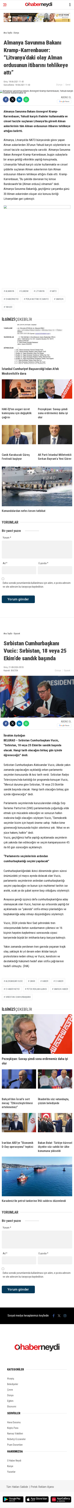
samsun (59, 299)
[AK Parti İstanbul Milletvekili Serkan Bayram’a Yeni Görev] (55, 437)
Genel (67, 84)
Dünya (59, 84)
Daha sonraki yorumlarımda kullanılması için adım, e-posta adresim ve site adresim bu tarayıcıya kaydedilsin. (37, 584)
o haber (59, 981)
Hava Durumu (14, 1422)
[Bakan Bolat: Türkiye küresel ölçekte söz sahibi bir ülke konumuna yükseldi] (55, 1125)
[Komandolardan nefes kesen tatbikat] (37, 486)
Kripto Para (12, 1428)
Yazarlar (11, 1471)
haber (45, 981)
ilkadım (24, 291)
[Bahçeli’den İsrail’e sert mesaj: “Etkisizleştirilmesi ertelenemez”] (19, 1082)
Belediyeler (12, 1384)
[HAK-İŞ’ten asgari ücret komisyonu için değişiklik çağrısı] (19, 392)
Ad (5, 563)
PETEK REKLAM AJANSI (37, 989)
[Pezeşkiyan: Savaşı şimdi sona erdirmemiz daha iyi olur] (55, 392)
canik (32, 981)
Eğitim (10, 1400)
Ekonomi (11, 1406)
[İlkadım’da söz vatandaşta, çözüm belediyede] (55, 1082)
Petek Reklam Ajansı (42, 1487)
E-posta (43, 563)
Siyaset (67, 670)
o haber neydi (13, 989)
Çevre (10, 1389)
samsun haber (61, 989)
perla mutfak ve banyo (37, 299)
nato (54, 291)
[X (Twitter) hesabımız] (59, 1316)
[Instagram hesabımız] (65, 1316)
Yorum (7, 537)
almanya (10, 291)
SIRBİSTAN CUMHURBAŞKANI (18, 997)
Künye (10, 1466)
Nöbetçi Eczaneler (16, 1439)
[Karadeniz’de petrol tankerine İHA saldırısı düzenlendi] (37, 1176)
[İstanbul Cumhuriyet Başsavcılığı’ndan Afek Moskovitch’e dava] (37, 344)
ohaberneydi (12, 299)
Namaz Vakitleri (15, 1433)
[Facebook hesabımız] (54, 1316)
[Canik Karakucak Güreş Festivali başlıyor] (19, 437)
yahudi (9, 307)
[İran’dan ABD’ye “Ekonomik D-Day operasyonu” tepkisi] (19, 1125)
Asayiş (10, 1378)
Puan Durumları (15, 1444)
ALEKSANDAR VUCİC (14, 981)
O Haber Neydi (14, 1460)
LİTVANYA (40, 291)
